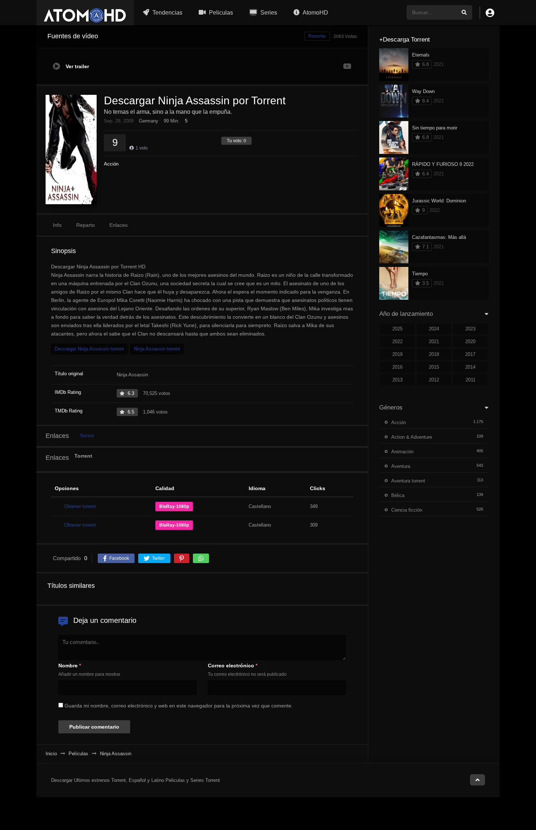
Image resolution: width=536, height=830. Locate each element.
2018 (434, 354)
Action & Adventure (411, 437)
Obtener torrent (80, 506)
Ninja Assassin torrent (157, 349)
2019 (397, 354)
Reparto (85, 225)
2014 (470, 367)
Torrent (87, 435)
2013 (397, 380)
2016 (397, 367)
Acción (111, 164)
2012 (434, 380)
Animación (402, 451)
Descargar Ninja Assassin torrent (89, 349)
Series (268, 12)
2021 (434, 341)
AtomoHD (315, 12)
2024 (434, 328)
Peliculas (220, 12)
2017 (470, 354)
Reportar (317, 36)
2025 (397, 328)
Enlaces (118, 225)
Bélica (397, 495)
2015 (434, 367)
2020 (470, 341)
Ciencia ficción (406, 510)
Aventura (400, 466)
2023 (470, 328)
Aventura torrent (408, 481)
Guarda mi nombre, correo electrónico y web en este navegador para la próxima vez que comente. (179, 706)
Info (57, 225)
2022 (397, 341)
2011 (470, 380)
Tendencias (166, 12)
